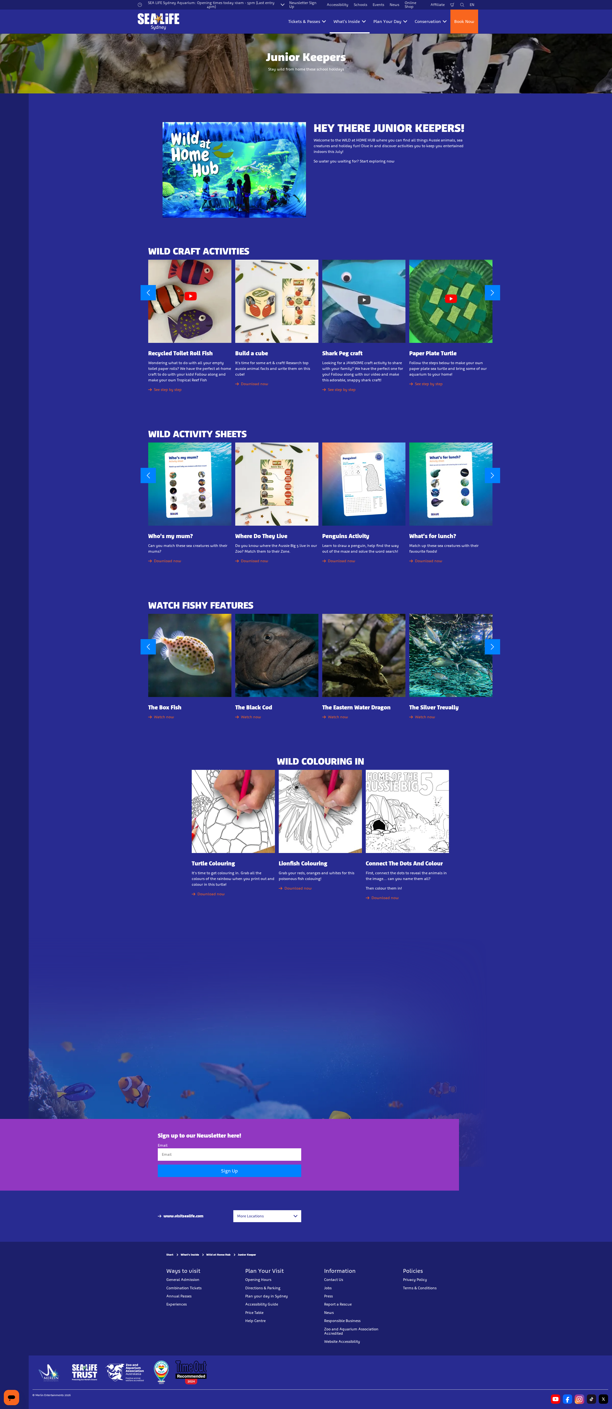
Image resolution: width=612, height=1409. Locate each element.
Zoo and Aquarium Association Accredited (351, 1331)
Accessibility (337, 4)
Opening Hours (258, 1279)
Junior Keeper (247, 1254)
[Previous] (148, 292)
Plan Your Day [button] (387, 21)
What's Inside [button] (346, 21)
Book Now (464, 21)
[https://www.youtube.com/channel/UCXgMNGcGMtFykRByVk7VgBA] (555, 1399)
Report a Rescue (338, 1304)
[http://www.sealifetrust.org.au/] (85, 1372)
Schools (360, 4)
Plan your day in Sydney (266, 1296)
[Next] (492, 292)
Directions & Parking (262, 1288)
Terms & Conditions (420, 1288)
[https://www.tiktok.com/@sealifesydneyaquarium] (591, 1399)
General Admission (182, 1279)
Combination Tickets (184, 1288)
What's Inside (190, 1254)
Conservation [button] (428, 21)
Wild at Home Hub (218, 1254)
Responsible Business (342, 1320)
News (394, 4)
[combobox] (267, 1216)
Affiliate (438, 4)
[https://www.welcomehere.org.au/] (161, 1372)
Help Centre (255, 1320)
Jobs (328, 1288)
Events (378, 4)
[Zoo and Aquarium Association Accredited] (125, 1372)
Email (163, 1145)
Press (328, 1296)
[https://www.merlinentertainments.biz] (49, 1372)
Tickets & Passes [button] (304, 21)
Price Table (254, 1312)
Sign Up (229, 1171)
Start (169, 1254)
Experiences (176, 1304)
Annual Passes (178, 1296)
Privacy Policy (415, 1279)
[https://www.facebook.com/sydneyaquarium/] (567, 1399)
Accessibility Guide (261, 1304)
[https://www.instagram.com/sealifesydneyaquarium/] (579, 1399)
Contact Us (333, 1279)
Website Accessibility (342, 1341)
